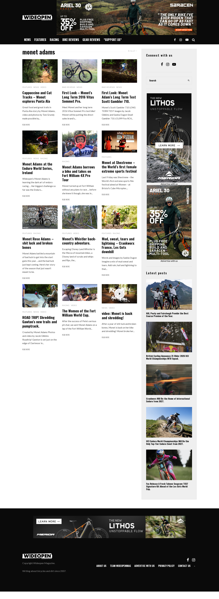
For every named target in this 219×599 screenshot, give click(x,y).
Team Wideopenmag (120, 566)
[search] (189, 80)
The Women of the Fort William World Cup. (79, 313)
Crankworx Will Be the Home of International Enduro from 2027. (168, 400)
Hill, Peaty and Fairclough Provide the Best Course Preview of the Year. (167, 314)
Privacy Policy (166, 566)
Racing (54, 39)
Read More (26, 125)
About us (101, 566)
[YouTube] (187, 39)
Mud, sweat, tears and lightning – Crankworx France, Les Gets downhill (118, 245)
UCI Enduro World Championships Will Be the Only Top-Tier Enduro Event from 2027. (167, 442)
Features (40, 39)
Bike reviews (70, 39)
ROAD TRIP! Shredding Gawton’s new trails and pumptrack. (39, 321)
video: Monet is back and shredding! (117, 315)
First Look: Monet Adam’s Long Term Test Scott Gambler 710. (119, 96)
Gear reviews (91, 39)
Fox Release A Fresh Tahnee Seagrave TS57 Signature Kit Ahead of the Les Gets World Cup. (167, 486)
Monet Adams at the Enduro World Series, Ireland (37, 168)
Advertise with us (169, 184)
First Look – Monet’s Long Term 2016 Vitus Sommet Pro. (78, 96)
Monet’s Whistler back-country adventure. (79, 241)
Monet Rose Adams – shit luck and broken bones (38, 243)
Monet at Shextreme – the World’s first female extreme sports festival (119, 166)
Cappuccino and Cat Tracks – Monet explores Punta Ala (37, 96)
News (27, 39)
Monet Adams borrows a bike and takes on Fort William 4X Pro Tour (78, 173)
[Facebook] (175, 39)
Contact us (184, 566)
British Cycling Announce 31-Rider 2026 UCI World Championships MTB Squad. (167, 357)
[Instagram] (181, 39)
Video (43, 87)
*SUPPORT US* (113, 39)
